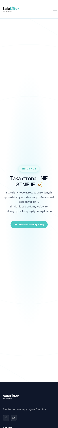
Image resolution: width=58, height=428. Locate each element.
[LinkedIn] (14, 418)
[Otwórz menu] (55, 9)
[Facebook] (6, 418)
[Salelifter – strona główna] (10, 9)
